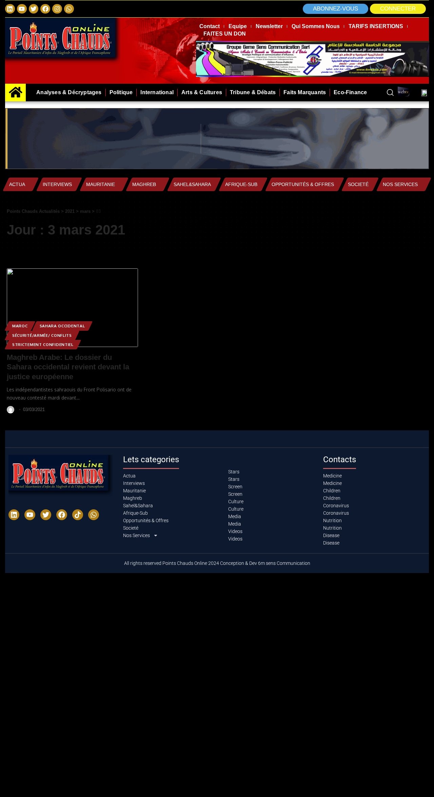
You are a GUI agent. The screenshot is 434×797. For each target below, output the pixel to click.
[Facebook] (45, 9)
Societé (358, 184)
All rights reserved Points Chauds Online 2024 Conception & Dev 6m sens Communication (217, 563)
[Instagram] (57, 9)
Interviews (57, 184)
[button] (398, 9)
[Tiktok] (77, 514)
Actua (17, 184)
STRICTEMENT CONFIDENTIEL (43, 344)
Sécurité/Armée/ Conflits (42, 335)
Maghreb (144, 184)
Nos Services (400, 184)
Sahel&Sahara (192, 184)
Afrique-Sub (241, 184)
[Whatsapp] (69, 9)
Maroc (20, 325)
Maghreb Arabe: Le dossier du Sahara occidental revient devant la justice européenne (68, 367)
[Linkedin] (10, 9)
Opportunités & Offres (303, 184)
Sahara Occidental (62, 325)
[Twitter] (34, 9)
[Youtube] (29, 514)
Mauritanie (100, 184)
